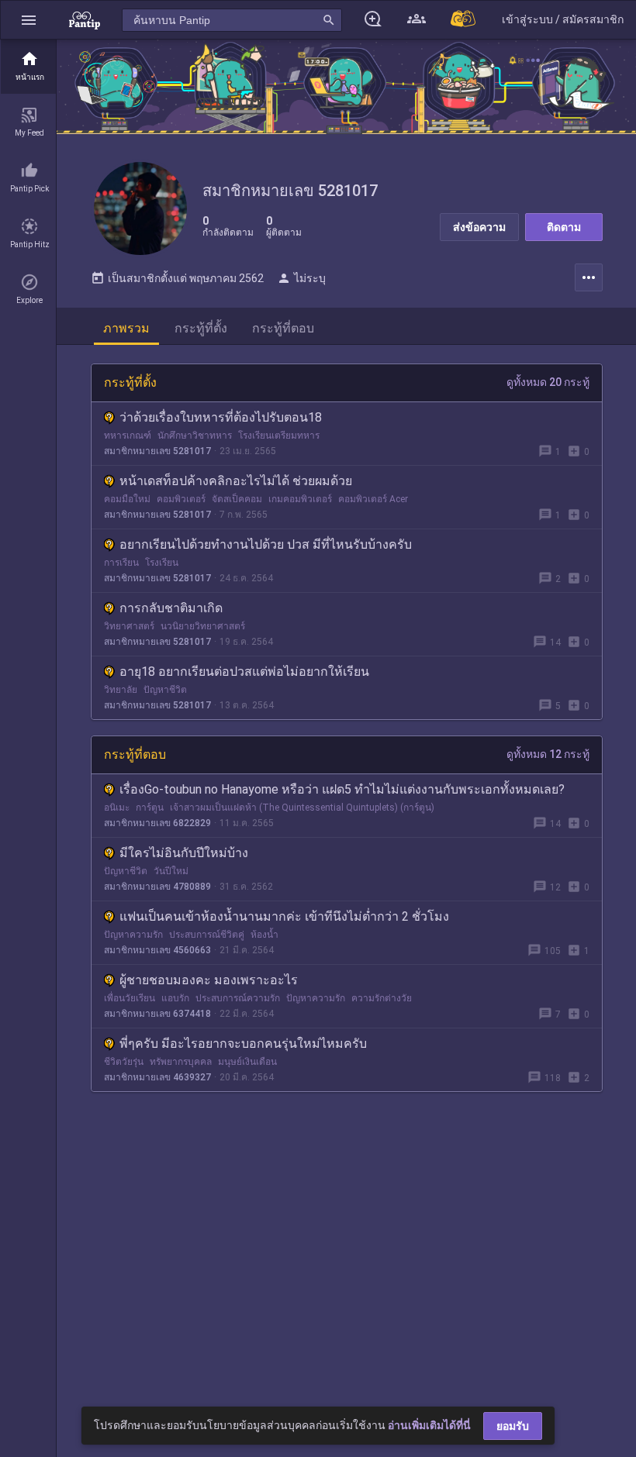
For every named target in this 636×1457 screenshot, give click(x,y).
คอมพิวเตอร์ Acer (373, 499)
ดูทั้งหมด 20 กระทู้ (547, 382)
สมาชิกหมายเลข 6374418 (157, 1013)
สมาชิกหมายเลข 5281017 (157, 451)
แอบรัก (175, 998)
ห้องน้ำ (264, 934)
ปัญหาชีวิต (165, 689)
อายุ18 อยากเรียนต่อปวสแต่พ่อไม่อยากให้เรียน (244, 671)
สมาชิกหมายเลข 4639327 (157, 1077)
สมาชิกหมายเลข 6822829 (157, 823)
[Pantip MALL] (463, 20)
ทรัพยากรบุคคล (181, 1061)
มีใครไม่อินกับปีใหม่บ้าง (183, 853)
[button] (29, 20)
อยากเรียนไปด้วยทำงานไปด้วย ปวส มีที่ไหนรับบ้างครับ (265, 544)
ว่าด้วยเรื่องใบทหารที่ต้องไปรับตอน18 (220, 417)
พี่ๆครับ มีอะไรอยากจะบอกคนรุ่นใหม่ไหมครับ (243, 1043)
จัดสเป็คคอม (237, 499)
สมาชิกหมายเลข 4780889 (157, 886)
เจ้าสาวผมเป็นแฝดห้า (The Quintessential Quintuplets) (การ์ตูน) (302, 807)
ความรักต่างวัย (381, 998)
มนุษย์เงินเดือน (247, 1061)
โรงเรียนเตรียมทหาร (279, 435)
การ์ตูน (150, 807)
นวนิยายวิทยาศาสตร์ (203, 626)
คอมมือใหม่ (127, 499)
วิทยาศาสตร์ (129, 626)
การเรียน (121, 562)
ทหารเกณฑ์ (127, 435)
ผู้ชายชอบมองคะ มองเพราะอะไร (208, 980)
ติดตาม (564, 227)
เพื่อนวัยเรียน (129, 998)
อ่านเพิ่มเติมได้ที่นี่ (429, 1425)
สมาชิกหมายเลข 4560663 (157, 950)
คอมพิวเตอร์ (181, 499)
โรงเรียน (161, 562)
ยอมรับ (512, 1426)
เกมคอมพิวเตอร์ (300, 499)
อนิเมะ (117, 807)
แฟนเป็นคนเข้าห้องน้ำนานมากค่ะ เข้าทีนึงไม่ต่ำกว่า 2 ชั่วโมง (284, 916)
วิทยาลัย (120, 689)
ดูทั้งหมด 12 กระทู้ (547, 754)
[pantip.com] (84, 20)
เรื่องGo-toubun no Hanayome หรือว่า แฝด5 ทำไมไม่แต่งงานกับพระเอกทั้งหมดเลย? (342, 789)
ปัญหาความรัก (133, 934)
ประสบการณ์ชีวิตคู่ (206, 934)
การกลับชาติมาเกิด (171, 608)
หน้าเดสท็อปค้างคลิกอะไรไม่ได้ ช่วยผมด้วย (235, 481)
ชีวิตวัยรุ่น (123, 1061)
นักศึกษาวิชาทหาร (194, 435)
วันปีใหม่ (171, 871)
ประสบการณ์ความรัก (237, 998)
